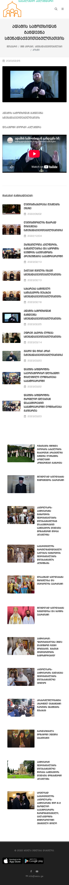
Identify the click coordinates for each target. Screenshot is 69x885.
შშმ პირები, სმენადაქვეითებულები (41, 47)
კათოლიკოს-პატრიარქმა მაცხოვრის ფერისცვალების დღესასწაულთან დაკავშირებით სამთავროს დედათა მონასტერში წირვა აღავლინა (49, 521)
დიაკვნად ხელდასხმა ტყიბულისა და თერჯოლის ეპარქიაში (50, 580)
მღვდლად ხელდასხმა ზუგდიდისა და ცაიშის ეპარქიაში (50, 611)
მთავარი (12, 47)
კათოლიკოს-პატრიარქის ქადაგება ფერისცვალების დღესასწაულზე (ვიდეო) (50, 676)
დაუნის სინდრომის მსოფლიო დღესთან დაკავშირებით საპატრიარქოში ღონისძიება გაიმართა (43, 403)
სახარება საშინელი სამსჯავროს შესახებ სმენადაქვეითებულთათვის (42, 293)
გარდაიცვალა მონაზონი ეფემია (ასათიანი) (47, 734)
